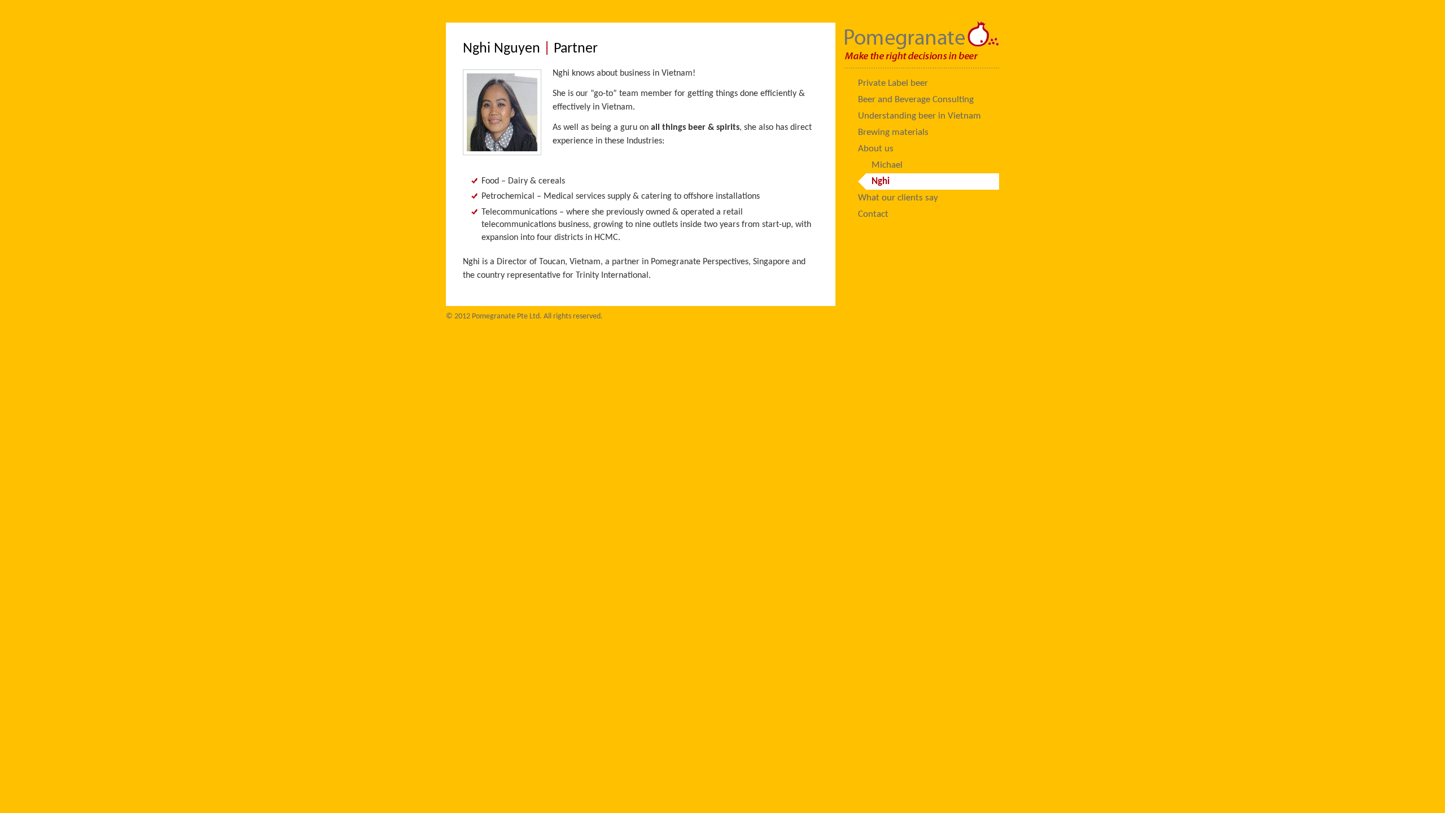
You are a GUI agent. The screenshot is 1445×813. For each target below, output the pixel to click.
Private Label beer (893, 83)
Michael (887, 165)
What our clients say (898, 198)
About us (876, 149)
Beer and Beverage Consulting (916, 99)
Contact (873, 214)
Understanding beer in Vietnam (919, 116)
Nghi (881, 181)
